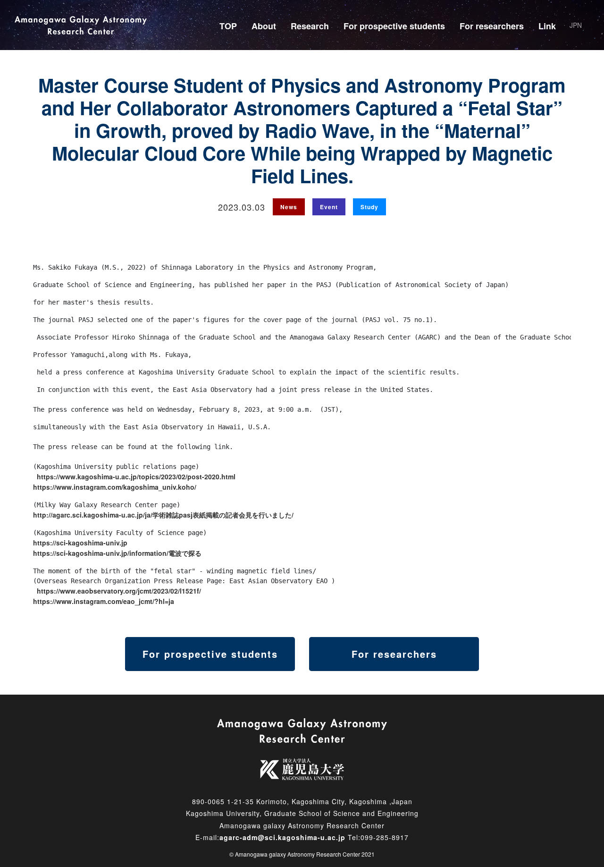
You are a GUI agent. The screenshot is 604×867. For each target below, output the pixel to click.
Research (310, 26)
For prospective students (394, 26)
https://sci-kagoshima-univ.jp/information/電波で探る (117, 553)
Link (547, 26)
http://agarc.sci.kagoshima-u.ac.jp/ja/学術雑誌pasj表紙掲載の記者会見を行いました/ (163, 514)
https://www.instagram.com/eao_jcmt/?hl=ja (103, 601)
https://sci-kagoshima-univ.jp (80, 542)
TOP (228, 26)
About (264, 26)
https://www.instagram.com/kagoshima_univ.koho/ (114, 487)
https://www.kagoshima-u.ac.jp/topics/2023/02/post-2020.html (136, 476)
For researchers (492, 26)
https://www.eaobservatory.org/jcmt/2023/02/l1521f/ (119, 590)
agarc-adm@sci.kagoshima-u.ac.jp (282, 837)
